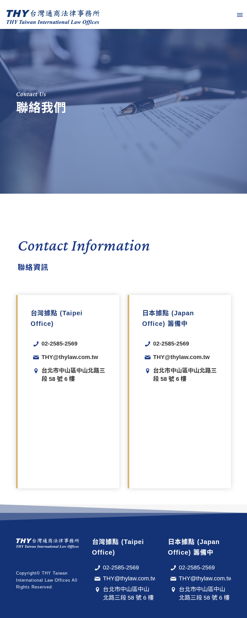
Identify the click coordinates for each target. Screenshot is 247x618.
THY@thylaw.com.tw (69, 357)
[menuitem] (239, 14)
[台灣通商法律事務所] (53, 14)
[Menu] (239, 14)
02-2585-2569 (59, 343)
